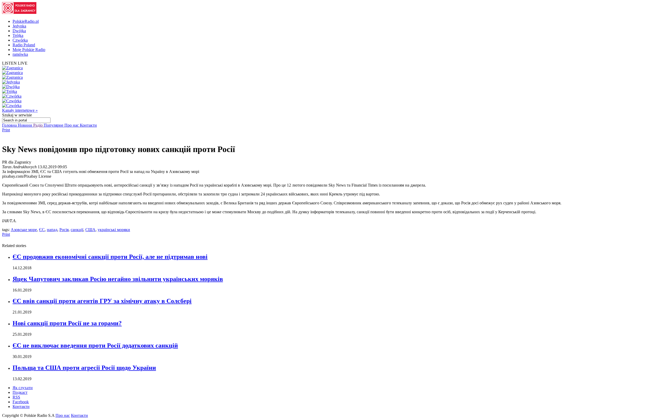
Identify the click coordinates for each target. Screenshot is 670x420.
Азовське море (24, 229)
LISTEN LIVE (14, 63)
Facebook (21, 402)
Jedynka (19, 26)
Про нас (72, 125)
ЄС (42, 229)
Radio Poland (24, 45)
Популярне (54, 125)
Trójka (18, 35)
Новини (25, 125)
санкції (77, 229)
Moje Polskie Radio (29, 49)
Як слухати (23, 387)
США (90, 229)
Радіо (38, 125)
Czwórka (20, 40)
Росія (64, 229)
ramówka (20, 54)
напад (52, 229)
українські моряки (114, 229)
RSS (16, 397)
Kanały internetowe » (20, 110)
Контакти (88, 125)
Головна (10, 125)
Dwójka (19, 31)
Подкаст (20, 392)
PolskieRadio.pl (26, 21)
